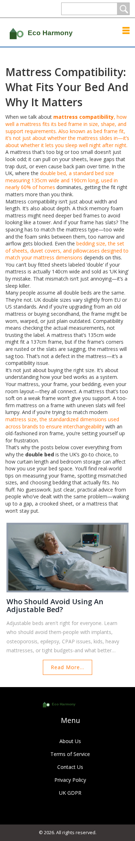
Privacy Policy (70, 779)
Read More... (67, 667)
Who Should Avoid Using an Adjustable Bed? (54, 606)
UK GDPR (70, 792)
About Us (70, 741)
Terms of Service (70, 754)
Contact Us (70, 767)
